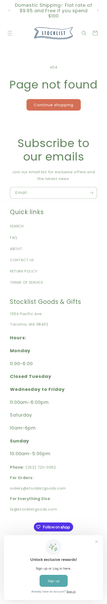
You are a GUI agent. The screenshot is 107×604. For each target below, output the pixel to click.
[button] (9, 33)
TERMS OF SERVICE (26, 282)
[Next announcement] (97, 10)
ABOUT (16, 248)
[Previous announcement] (9, 10)
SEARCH (17, 226)
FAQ (13, 237)
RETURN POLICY (24, 271)
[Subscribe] (91, 193)
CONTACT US (22, 260)
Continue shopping (53, 104)
